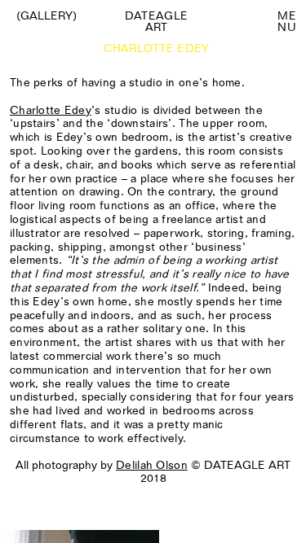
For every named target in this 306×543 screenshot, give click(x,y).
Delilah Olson (152, 464)
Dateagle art (156, 21)
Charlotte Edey (50, 109)
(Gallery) (46, 15)
